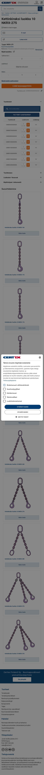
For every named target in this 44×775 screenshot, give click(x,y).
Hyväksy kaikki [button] (22, 407)
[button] (22, 417)
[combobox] (40, 357)
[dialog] (22, 387)
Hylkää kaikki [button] (22, 412)
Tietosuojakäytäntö (9, 380)
